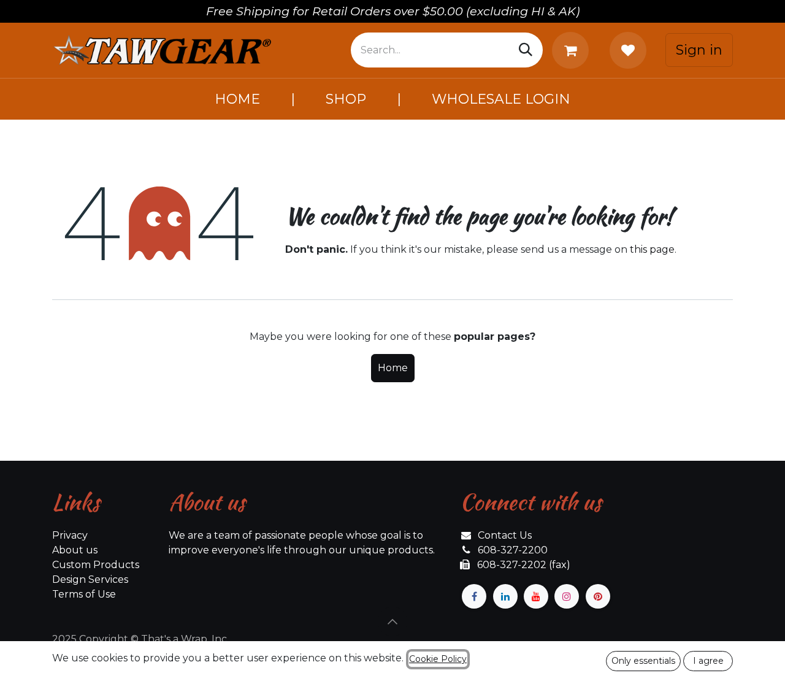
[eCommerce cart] (572, 50)
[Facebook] (474, 596)
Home (393, 368)
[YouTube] (536, 596)
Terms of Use (84, 594)
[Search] (525, 50)
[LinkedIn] (505, 596)
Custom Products (95, 565)
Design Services (90, 579)
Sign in (699, 50)
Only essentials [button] (643, 660)
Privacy (70, 535)
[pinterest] (598, 596)
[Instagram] (566, 596)
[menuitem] (237, 99)
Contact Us (505, 535)
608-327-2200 (513, 550)
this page (652, 249)
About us (75, 550)
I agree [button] (708, 660)
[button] (392, 621)
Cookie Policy (438, 658)
